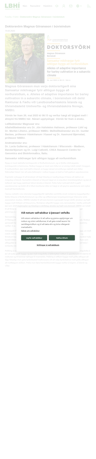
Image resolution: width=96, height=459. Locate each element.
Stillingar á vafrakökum (48, 245)
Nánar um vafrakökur (30, 230)
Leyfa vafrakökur (34, 238)
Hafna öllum (62, 238)
